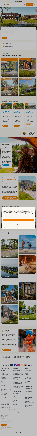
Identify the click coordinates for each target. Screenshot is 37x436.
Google (14, 214)
